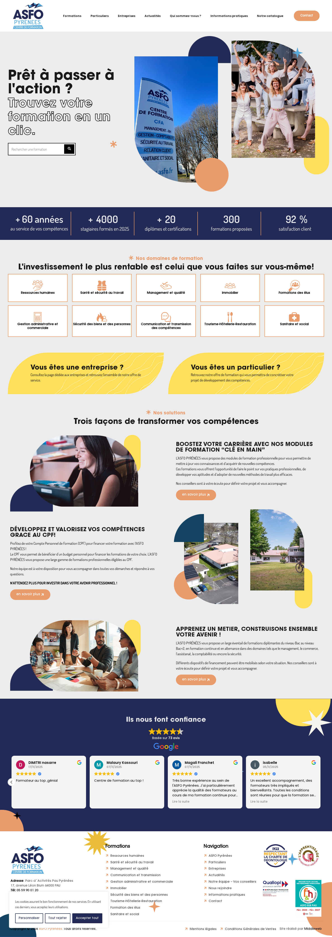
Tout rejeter (57, 918)
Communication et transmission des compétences (166, 326)
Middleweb (313, 929)
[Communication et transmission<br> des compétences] (166, 317)
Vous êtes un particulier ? (235, 368)
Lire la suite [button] (180, 802)
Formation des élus (125, 907)
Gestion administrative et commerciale (37, 326)
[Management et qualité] (166, 285)
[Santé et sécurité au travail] (102, 285)
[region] (58, 909)
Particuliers (217, 862)
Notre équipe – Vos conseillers (232, 882)
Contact (215, 901)
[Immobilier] (230, 285)
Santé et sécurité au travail (102, 293)
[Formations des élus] (294, 285)
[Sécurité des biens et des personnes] (102, 317)
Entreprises (217, 868)
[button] (11, 782)
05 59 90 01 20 (24, 890)
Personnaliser (29, 918)
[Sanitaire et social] (294, 317)
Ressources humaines (38, 293)
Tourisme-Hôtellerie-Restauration (230, 324)
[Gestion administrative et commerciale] (37, 317)
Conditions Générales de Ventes (250, 929)
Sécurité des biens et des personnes (102, 324)
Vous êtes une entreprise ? (77, 368)
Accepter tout (87, 918)
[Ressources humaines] (37, 285)
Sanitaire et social (294, 324)
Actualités (217, 875)
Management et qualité (166, 293)
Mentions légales (203, 929)
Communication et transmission (135, 875)
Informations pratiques (227, 895)
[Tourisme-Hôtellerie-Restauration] (230, 317)
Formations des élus (294, 293)
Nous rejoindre (220, 888)
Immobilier (230, 293)
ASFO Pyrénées (220, 856)
